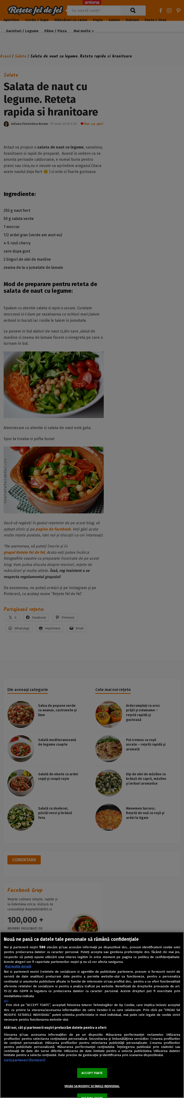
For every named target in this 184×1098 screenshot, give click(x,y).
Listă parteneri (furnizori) (24, 1060)
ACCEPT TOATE (92, 1073)
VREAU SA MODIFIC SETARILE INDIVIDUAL (91, 1086)
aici (6, 1001)
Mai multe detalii (18, 967)
